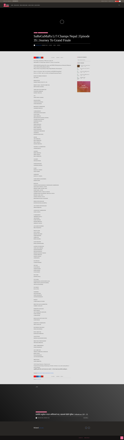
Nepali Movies (16, 5)
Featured (35, 32)
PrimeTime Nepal (39, 45)
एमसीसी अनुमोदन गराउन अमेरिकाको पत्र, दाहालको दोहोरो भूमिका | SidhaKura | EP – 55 (62, 414)
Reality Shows (37, 5)
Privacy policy (104, 1)
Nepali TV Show (31, 5)
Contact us (110, 1)
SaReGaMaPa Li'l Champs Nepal (42, 32)
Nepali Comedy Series (24, 5)
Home (12, 5)
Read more (86, 417)
